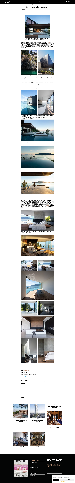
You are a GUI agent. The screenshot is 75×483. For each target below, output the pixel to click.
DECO (30, 1)
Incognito (34, 4)
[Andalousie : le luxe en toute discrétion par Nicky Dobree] (20, 439)
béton (48, 205)
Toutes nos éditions (34, 460)
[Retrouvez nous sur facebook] (66, 1)
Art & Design (35, 1)
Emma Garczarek (26, 370)
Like (22, 376)
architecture (48, 42)
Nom (22, 392)
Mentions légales (63, 481)
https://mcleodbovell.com (25, 364)
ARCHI (27, 1)
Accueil (28, 4)
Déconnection (42, 1)
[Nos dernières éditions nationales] (20, 468)
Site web (45, 392)
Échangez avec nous (34, 465)
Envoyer (22, 397)
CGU (35, 475)
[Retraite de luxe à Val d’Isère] (54, 418)
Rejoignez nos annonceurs (35, 467)
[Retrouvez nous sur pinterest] (69, 1)
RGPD (31, 475)
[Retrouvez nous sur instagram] (68, 1)
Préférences (70, 479)
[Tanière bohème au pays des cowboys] (20, 411)
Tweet (26, 376)
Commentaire (23, 383)
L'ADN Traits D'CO (33, 462)
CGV (33, 475)
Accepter (55, 479)
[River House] (37, 439)
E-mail (33, 392)
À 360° (37, 418)
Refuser (63, 479)
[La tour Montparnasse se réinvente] (37, 411)
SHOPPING (47, 1)
